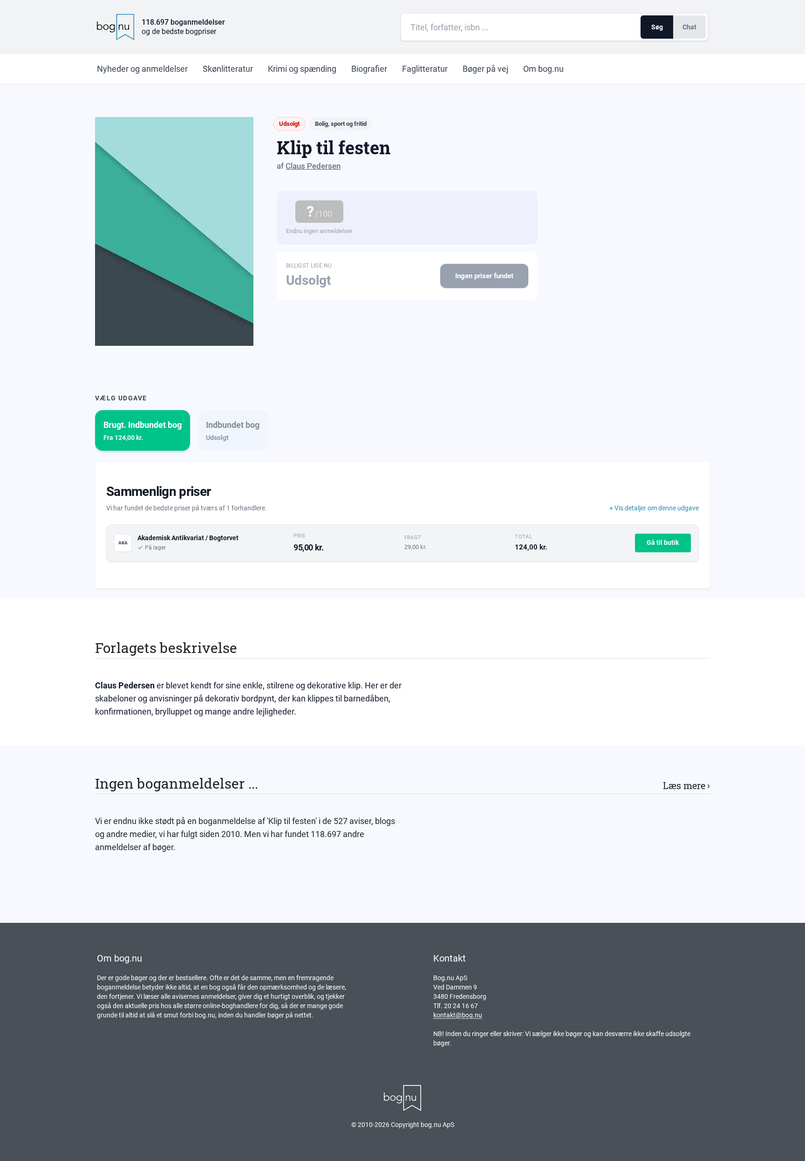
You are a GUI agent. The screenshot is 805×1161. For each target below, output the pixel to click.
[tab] (142, 430)
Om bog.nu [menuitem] (543, 69)
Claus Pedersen (313, 166)
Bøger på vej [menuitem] (485, 69)
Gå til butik (663, 542)
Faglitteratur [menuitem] (425, 69)
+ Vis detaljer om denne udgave (654, 508)
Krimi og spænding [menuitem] (302, 69)
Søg (657, 27)
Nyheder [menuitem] (142, 69)
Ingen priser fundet (484, 276)
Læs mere (686, 785)
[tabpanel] (402, 525)
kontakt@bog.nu (457, 1015)
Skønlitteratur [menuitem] (228, 69)
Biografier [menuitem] (369, 69)
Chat (689, 27)
